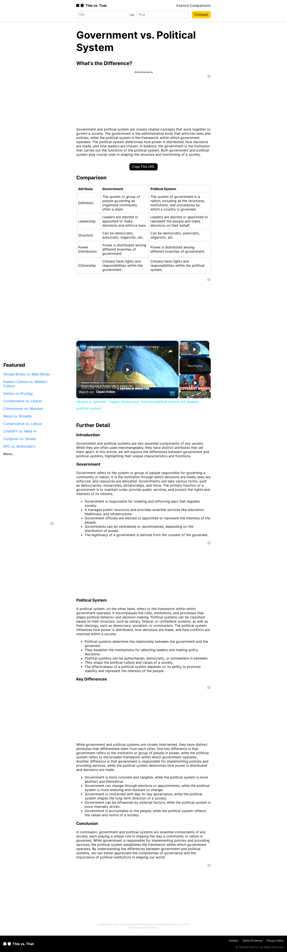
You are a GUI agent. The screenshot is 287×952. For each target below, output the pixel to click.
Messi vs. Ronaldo (17, 416)
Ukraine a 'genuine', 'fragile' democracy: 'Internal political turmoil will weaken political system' (126, 347)
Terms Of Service (252, 940)
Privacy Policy (275, 940)
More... (8, 454)
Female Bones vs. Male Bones (26, 374)
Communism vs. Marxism (23, 408)
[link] (83, 347)
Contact (233, 940)
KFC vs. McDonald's (19, 446)
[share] (170, 351)
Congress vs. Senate (19, 439)
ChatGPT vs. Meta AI (19, 431)
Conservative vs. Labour (22, 424)
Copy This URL (143, 166)
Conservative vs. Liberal (22, 401)
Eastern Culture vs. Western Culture (25, 384)
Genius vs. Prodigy (18, 393)
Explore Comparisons (193, 5)
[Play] (195, 383)
